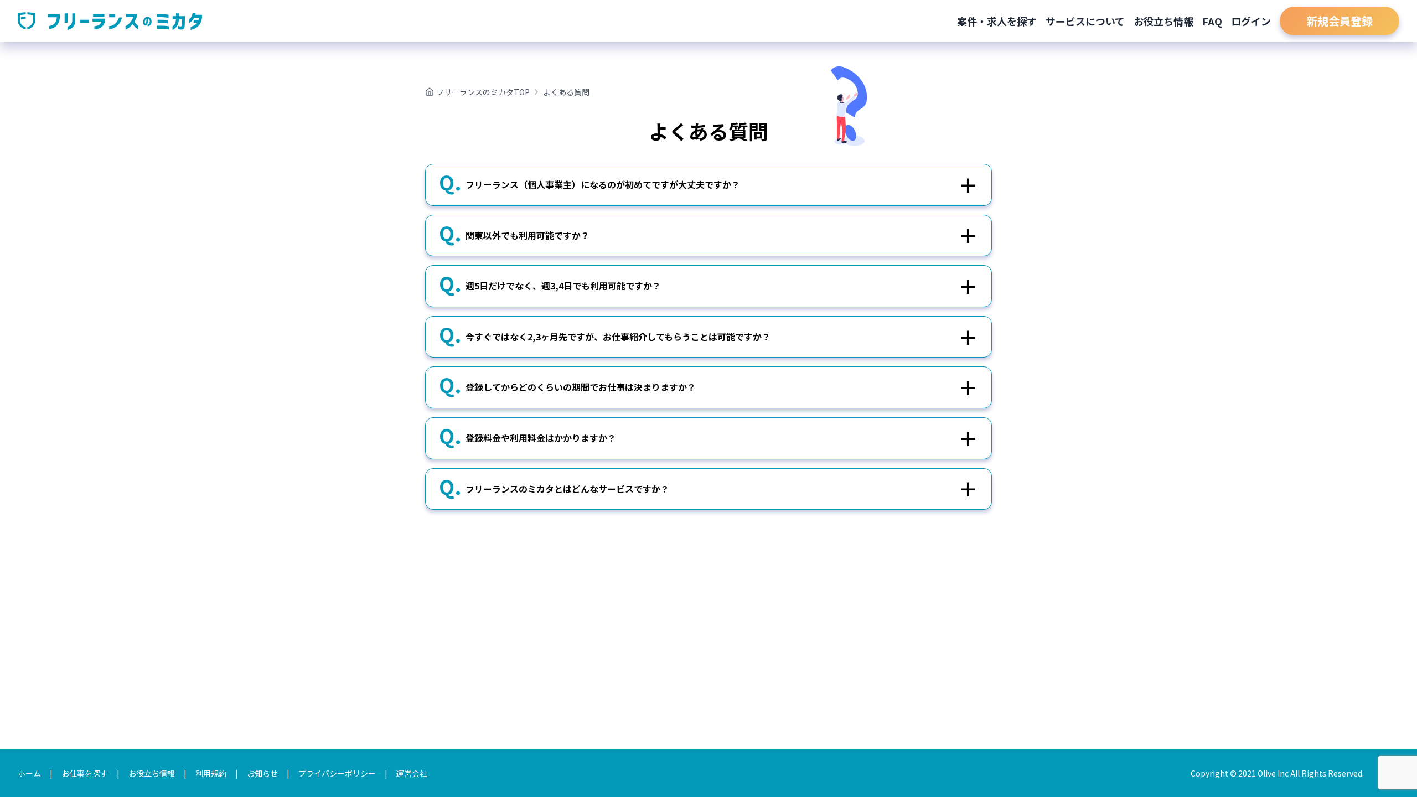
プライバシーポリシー (337, 773)
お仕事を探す (84, 773)
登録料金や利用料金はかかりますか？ (541, 437)
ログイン (1251, 21)
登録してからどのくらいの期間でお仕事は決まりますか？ (581, 387)
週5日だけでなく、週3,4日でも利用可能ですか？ (563, 285)
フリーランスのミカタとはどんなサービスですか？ (567, 488)
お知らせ (262, 773)
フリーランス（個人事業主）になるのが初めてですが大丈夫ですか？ (603, 184)
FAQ (1212, 21)
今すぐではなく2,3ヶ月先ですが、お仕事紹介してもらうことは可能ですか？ (618, 336)
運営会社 (411, 773)
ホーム (29, 773)
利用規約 (210, 773)
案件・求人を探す (997, 21)
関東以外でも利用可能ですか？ (527, 235)
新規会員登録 (1339, 21)
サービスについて (1085, 21)
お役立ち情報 (1163, 21)
